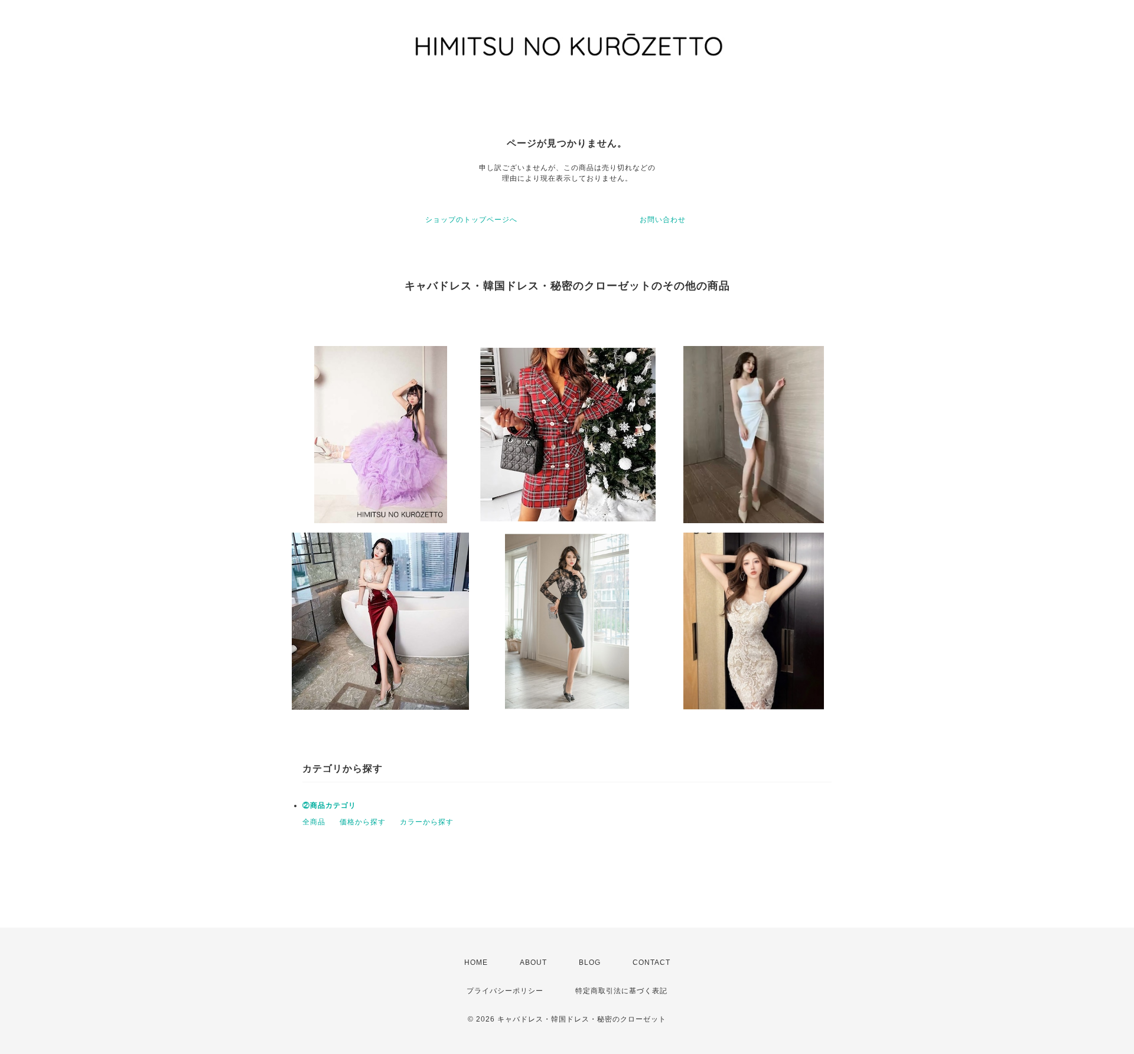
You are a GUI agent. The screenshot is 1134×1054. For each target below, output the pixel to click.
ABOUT (533, 962)
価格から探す (363, 822)
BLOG (590, 962)
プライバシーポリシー (505, 991)
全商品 (313, 822)
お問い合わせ (663, 220)
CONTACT (651, 962)
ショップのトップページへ (471, 220)
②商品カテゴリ (329, 805)
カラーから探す (427, 822)
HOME (476, 962)
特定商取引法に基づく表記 (621, 991)
